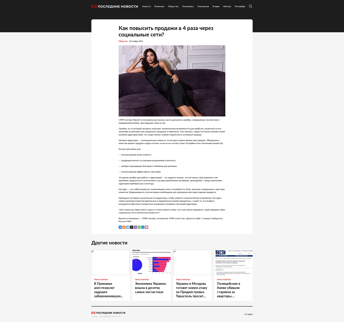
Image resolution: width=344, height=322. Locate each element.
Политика (159, 6)
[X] (131, 227)
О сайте (249, 314)
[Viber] (135, 227)
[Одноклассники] (124, 227)
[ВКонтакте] (120, 227)
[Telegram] (127, 227)
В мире (216, 6)
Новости (146, 6)
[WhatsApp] (139, 227)
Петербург (240, 6)
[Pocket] (146, 227)
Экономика (188, 6)
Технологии (203, 6)
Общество (173, 6)
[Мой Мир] (142, 227)
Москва (227, 6)
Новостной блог (101, 279)
